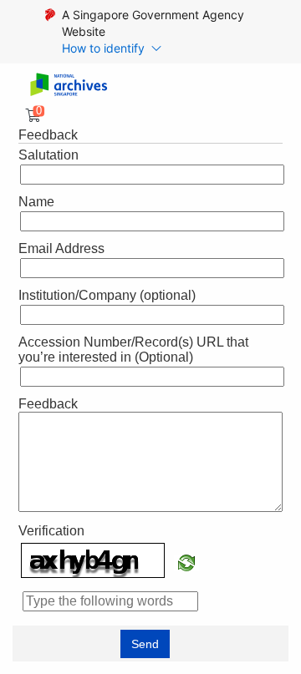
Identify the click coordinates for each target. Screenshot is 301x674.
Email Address (61, 248)
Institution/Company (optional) (107, 295)
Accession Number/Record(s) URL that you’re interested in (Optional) (133, 349)
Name (36, 202)
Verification (51, 531)
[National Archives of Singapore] (68, 85)
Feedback (48, 404)
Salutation (48, 155)
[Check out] (30, 116)
